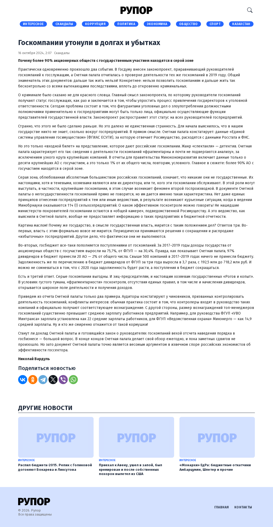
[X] (53, 379)
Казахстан (241, 24)
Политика (126, 24)
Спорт (215, 24)
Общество (188, 24)
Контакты (243, 507)
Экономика (157, 24)
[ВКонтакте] (22, 379)
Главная (221, 507)
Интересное (33, 24)
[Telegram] (42, 379)
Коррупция (95, 24)
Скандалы (64, 24)
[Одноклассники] (32, 379)
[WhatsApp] (73, 379)
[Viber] (63, 379)
